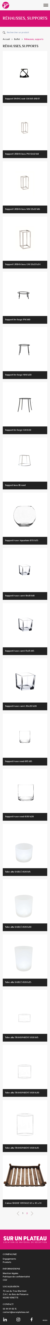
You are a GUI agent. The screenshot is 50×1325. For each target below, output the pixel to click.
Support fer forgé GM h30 (18, 430)
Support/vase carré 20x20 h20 (21, 706)
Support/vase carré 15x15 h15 (19, 651)
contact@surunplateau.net (16, 1312)
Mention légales (10, 1273)
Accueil (6, 39)
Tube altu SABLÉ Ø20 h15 (18, 872)
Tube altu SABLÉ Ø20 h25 (18, 982)
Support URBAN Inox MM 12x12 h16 (22, 209)
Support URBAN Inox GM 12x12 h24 (22, 264)
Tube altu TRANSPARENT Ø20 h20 (22, 1093)
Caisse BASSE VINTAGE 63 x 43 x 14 (23, 1203)
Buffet (17, 39)
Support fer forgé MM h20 (18, 375)
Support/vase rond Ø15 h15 (18, 761)
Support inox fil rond (15, 485)
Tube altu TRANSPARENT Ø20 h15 (21, 1037)
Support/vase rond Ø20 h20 (19, 816)
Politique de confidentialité (16, 1277)
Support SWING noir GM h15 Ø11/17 (22, 99)
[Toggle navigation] (46, 5)
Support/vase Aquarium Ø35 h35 (21, 540)
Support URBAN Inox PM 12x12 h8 (22, 154)
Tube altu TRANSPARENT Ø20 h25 (22, 1148)
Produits (7, 1262)
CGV (5, 1280)
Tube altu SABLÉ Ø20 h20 (18, 927)
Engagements (9, 1259)
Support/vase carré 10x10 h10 (20, 596)
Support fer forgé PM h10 (17, 320)
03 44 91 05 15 (10, 1309)
